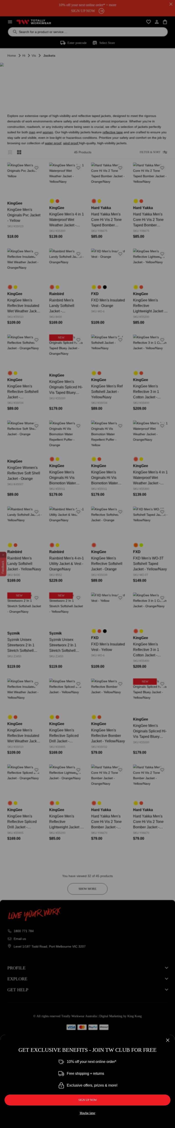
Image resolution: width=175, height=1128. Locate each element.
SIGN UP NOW (87, 1100)
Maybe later (87, 1113)
